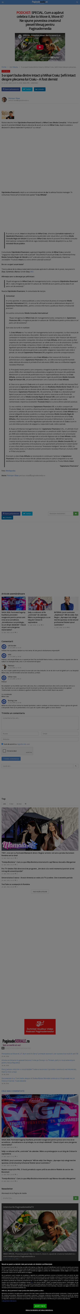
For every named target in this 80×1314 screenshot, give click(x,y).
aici (32, 1282)
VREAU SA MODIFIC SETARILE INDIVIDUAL (39, 1310)
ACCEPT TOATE (40, 1306)
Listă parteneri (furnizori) (9, 1301)
